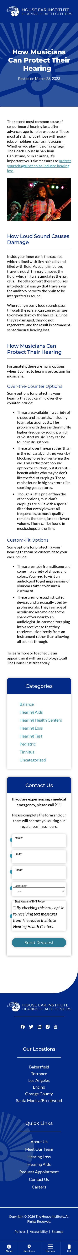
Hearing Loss (31, 727)
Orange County (39, 1093)
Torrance (39, 1073)
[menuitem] (9, 1248)
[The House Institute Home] (39, 10)
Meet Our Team (39, 1149)
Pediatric (28, 743)
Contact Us (39, 1179)
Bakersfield (39, 1066)
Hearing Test (31, 735)
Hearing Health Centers (41, 719)
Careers (39, 1186)
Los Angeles (39, 1080)
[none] (9, 1248)
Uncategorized (33, 759)
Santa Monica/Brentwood (39, 1100)
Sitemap (57, 1231)
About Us (39, 1141)
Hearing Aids (31, 711)
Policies (20, 1231)
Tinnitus (27, 751)
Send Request (39, 942)
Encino (39, 1086)
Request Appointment (39, 1171)
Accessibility (39, 1231)
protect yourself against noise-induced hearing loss (39, 165)
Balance (27, 704)
